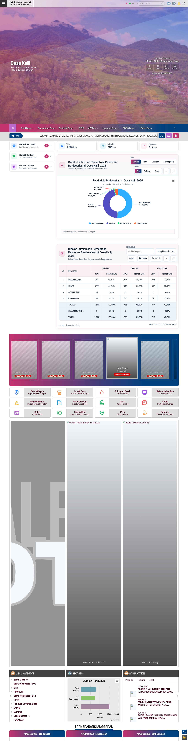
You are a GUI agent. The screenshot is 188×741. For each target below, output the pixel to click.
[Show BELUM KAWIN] (96, 223)
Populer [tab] (129, 679)
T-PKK (16, 699)
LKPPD (17, 707)
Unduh (157, 258)
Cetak (144, 258)
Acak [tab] (151, 679)
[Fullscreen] (173, 171)
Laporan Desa (21, 715)
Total (145, 161)
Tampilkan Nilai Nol (166, 251)
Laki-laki (155, 161)
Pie (138, 171)
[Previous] (11, 696)
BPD (16, 687)
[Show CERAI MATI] (140, 223)
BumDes (18, 711)
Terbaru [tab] (141, 679)
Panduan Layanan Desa (25, 703)
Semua (136, 161)
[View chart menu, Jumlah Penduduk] (117, 681)
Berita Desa (19, 679)
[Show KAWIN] (111, 223)
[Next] (175, 128)
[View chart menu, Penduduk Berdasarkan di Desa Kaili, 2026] (173, 181)
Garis (157, 171)
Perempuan (169, 161)
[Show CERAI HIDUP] (124, 223)
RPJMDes (18, 691)
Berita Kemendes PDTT (25, 683)
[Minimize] (166, 171)
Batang (147, 171)
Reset (131, 258)
